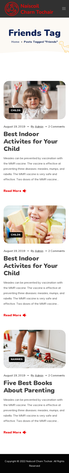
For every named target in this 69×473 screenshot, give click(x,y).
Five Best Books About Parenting (29, 387)
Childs (16, 110)
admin (39, 126)
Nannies (17, 359)
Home (15, 41)
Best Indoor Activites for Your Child (31, 141)
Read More (12, 191)
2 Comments (56, 126)
